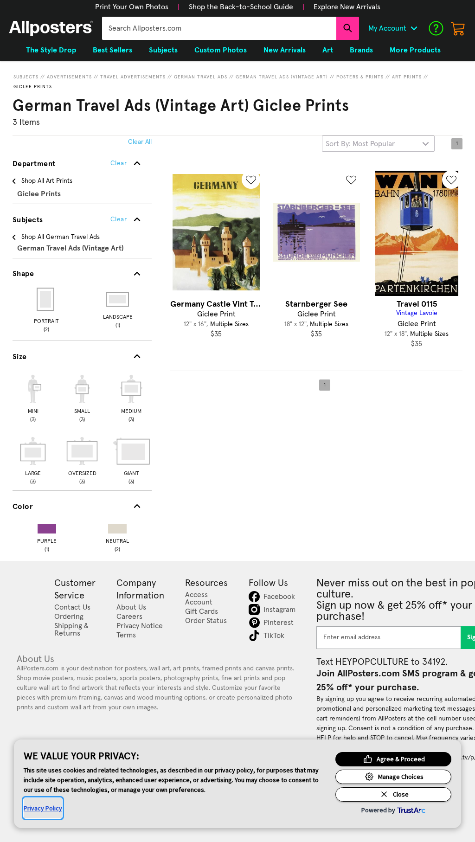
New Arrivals (284, 50)
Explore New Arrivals (347, 7)
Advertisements (69, 77)
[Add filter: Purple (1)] (46, 526)
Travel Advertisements (133, 77)
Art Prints (407, 77)
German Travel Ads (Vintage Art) (282, 77)
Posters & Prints (360, 77)
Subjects (26, 77)
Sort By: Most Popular (360, 144)
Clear (118, 219)
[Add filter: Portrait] (46, 299)
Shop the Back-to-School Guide (241, 7)
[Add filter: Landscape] (118, 299)
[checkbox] (33, 397)
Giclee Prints (32, 86)
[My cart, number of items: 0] (458, 28)
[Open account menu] (413, 28)
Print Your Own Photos (131, 7)
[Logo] (51, 28)
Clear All (140, 142)
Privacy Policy (43, 808)
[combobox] (219, 28)
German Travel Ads (200, 77)
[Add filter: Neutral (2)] (117, 526)
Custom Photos (220, 50)
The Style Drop (51, 50)
